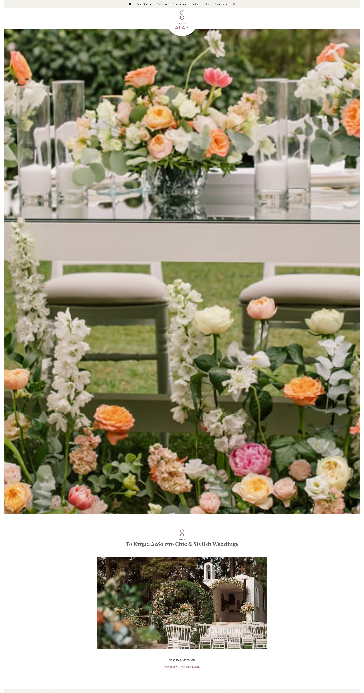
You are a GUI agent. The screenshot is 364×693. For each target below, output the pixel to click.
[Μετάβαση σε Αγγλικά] (234, 4)
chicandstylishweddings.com (182, 666)
